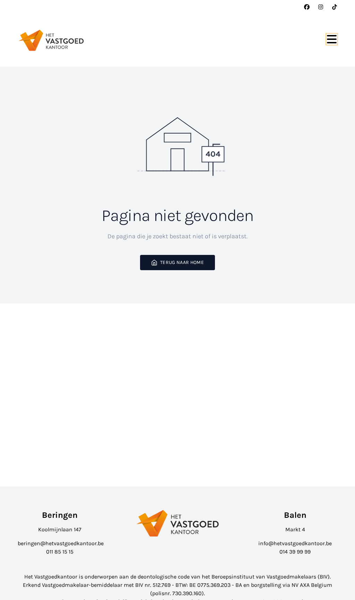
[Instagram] (320, 7)
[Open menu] (331, 39)
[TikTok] (334, 7)
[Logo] (51, 40)
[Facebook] (307, 7)
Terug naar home (182, 262)
